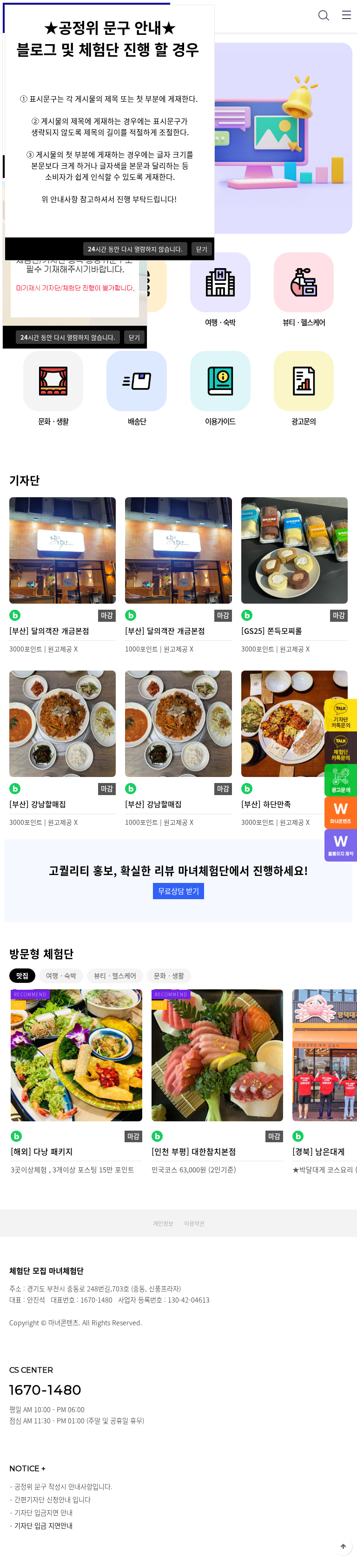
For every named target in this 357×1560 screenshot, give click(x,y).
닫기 (134, 337)
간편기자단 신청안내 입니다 (52, 1499)
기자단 (24, 480)
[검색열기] (323, 15)
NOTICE (27, 1468)
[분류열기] (346, 15)
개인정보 (163, 1223)
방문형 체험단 (41, 953)
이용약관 (194, 1223)
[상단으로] (343, 1546)
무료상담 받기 (178, 891)
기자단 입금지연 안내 (43, 1512)
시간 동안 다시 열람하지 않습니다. (67, 337)
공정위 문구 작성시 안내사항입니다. (63, 1486)
